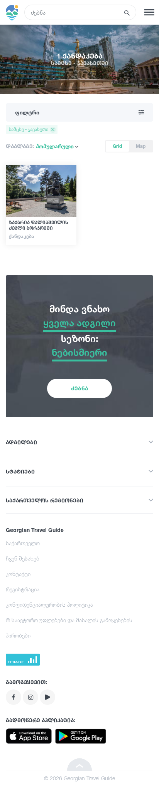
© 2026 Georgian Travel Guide (79, 778)
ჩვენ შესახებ (22, 558)
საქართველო (23, 543)
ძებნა (79, 388)
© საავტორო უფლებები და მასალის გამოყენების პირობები (69, 628)
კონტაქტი (18, 574)
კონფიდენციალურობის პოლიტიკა (49, 604)
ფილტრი (27, 112)
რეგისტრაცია (22, 589)
